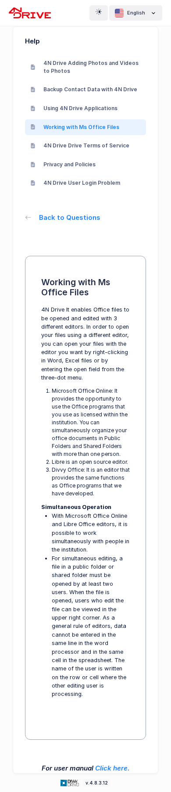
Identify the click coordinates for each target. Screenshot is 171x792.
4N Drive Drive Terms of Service (86, 145)
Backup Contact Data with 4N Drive (90, 89)
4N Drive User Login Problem (81, 182)
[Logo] (71, 782)
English (136, 13)
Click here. (112, 768)
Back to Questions (69, 217)
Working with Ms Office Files (81, 127)
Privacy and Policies (69, 164)
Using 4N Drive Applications (80, 108)
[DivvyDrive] (30, 12)
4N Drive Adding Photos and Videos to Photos (91, 67)
